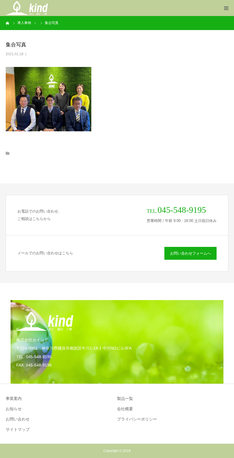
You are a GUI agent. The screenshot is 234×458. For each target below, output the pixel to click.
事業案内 (14, 398)
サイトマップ (18, 429)
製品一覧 (125, 398)
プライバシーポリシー (137, 419)
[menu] (226, 8)
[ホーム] (8, 22)
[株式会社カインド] (27, 8)
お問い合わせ (18, 419)
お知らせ (14, 409)
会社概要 (125, 409)
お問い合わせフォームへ (190, 253)
